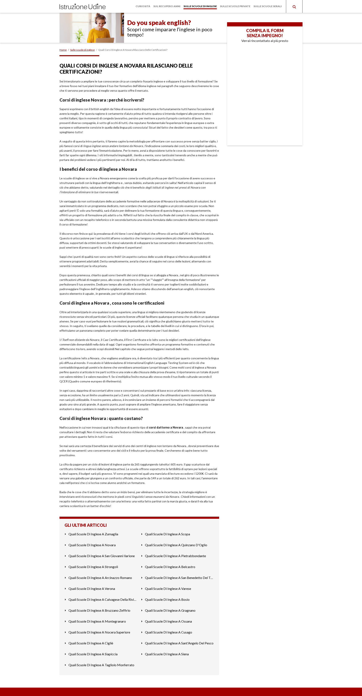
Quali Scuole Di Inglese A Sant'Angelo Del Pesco (179, 643)
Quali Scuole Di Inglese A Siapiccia (93, 654)
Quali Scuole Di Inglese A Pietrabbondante (175, 556)
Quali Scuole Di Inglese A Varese (168, 588)
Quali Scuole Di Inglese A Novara (92, 545)
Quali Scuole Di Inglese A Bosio (167, 599)
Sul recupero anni (166, 6)
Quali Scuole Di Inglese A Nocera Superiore (99, 632)
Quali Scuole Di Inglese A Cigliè (91, 643)
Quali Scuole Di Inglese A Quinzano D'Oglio (176, 545)
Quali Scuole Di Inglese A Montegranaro (97, 621)
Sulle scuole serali (267, 6)
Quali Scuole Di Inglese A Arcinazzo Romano (100, 578)
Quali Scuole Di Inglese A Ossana (168, 621)
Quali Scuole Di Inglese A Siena (167, 654)
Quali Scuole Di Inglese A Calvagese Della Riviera (103, 599)
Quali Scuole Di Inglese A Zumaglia (93, 534)
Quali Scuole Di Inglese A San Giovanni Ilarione (102, 556)
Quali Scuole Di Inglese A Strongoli (93, 567)
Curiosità (143, 6)
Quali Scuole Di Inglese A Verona (92, 588)
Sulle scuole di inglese (200, 6)
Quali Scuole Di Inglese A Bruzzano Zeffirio (99, 610)
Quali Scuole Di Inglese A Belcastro (170, 567)
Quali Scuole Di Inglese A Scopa (167, 534)
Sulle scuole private (235, 6)
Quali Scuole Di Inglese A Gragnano (170, 610)
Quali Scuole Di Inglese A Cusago (168, 632)
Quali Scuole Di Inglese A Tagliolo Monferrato (101, 665)
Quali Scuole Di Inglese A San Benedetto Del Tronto (179, 578)
